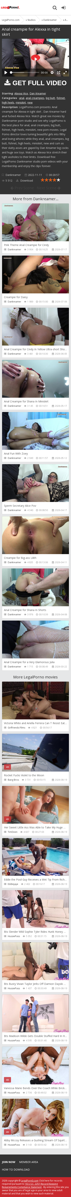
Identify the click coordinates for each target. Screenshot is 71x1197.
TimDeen (12, 832)
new (30, 102)
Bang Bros (13, 779)
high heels (8, 102)
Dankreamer (13, 175)
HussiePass (14, 936)
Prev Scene (24, 187)
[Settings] (52, 73)
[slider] (24, 72)
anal (21, 98)
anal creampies (35, 98)
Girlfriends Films (16, 727)
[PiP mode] (59, 73)
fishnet (61, 98)
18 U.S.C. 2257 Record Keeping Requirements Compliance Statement (30, 1185)
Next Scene (47, 187)
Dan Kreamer (38, 93)
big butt (50, 98)
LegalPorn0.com (29, 1180)
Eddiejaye (13, 884)
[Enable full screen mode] (65, 73)
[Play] (6, 73)
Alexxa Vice (21, 93)
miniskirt (21, 102)
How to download (16, 1169)
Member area (28, 1162)
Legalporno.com (10, 7)
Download (26, 180)
